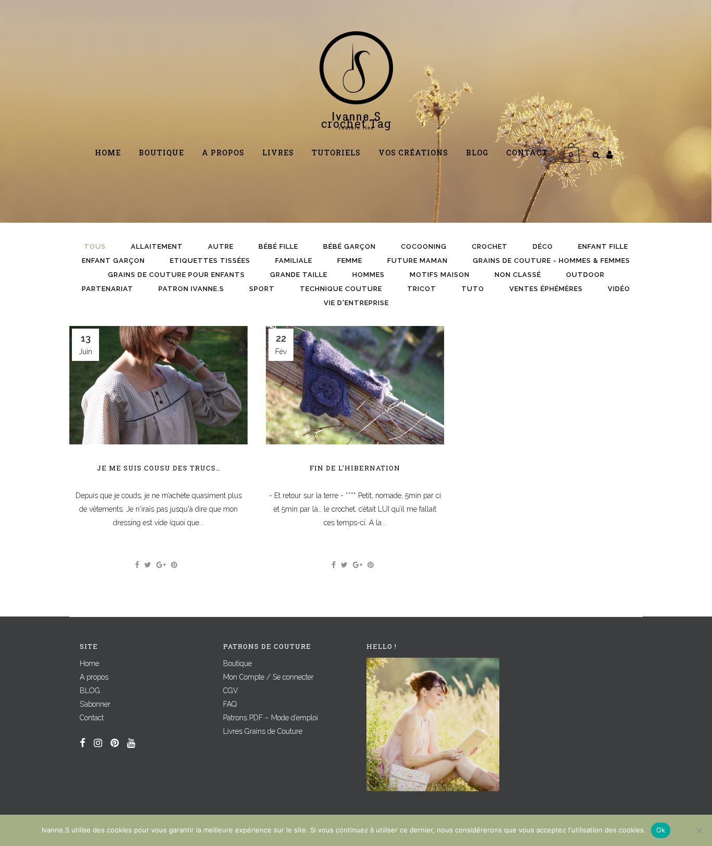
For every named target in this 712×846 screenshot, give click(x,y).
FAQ (230, 704)
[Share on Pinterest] (174, 565)
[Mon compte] (609, 154)
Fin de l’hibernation (355, 468)
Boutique (237, 663)
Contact (92, 718)
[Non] (699, 830)
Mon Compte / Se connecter (268, 677)
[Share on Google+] (161, 565)
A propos (94, 677)
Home (89, 663)
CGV (230, 690)
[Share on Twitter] (147, 565)
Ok (661, 830)
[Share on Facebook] (137, 565)
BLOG (90, 690)
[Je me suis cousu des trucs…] (158, 385)
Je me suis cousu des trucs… (158, 468)
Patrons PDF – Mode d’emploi (270, 718)
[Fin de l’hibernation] (355, 385)
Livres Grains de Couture (262, 731)
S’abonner (95, 704)
